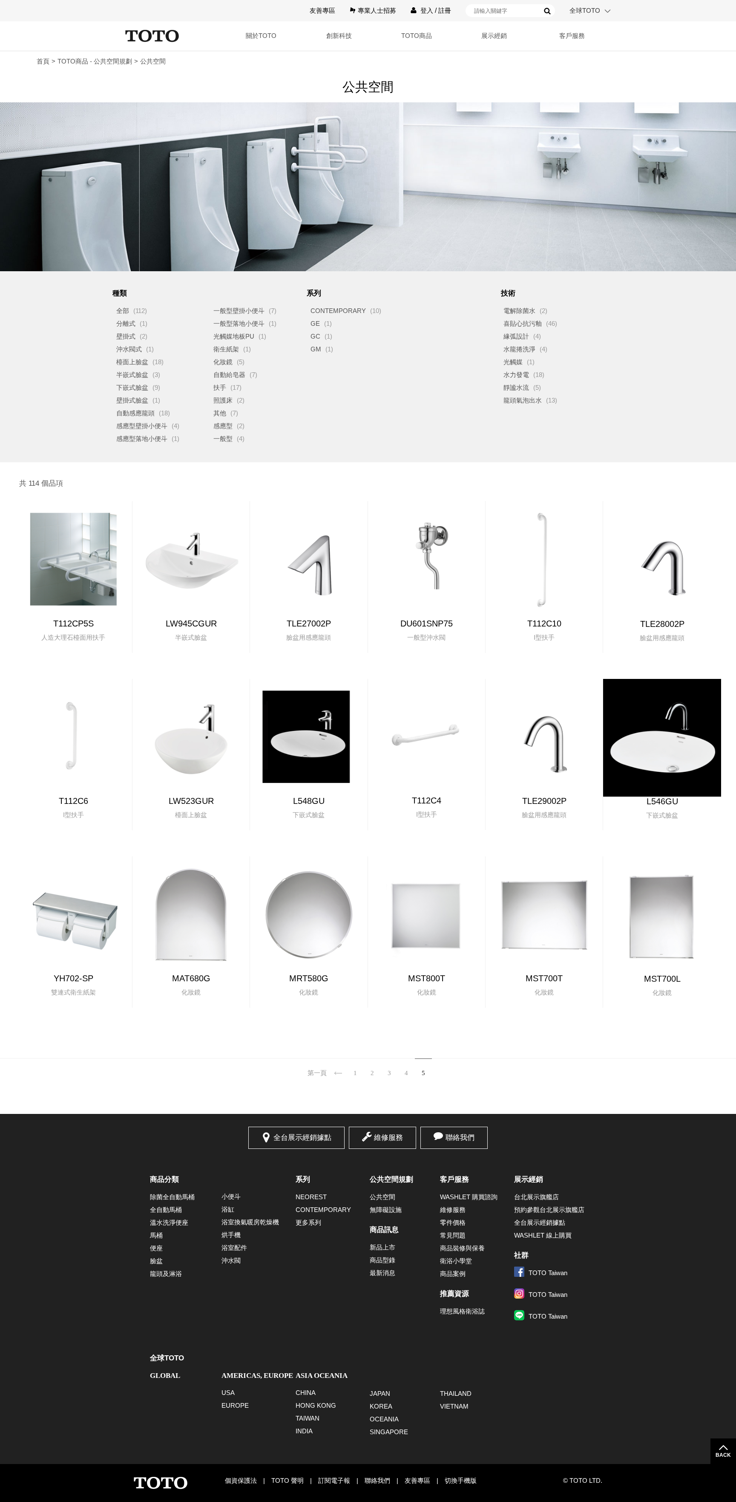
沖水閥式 (129, 349)
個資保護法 (241, 1480)
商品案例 (453, 1273)
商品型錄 (382, 1260)
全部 (122, 310)
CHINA (306, 1392)
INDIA (304, 1431)
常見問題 (453, 1235)
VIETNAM (454, 1406)
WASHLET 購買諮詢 (468, 1196)
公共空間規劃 (391, 1179)
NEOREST (311, 1196)
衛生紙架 (226, 349)
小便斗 (231, 1196)
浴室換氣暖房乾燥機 (250, 1222)
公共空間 (382, 1196)
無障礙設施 (386, 1209)
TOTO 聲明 (287, 1480)
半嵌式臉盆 (132, 374)
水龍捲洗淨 (519, 349)
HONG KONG (316, 1405)
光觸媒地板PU (233, 336)
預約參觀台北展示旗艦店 (549, 1209)
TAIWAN (307, 1418)
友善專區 (322, 10)
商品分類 (164, 1179)
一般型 (223, 438)
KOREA (381, 1406)
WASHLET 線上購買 (543, 1235)
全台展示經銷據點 (302, 1138)
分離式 (125, 323)
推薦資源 (454, 1294)
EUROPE (235, 1405)
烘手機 (231, 1234)
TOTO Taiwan (548, 1272)
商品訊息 (384, 1230)
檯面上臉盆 (132, 361)
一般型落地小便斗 (238, 323)
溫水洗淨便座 (169, 1222)
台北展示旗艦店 (536, 1196)
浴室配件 (234, 1247)
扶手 (219, 387)
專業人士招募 (377, 10)
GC (315, 336)
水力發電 (516, 374)
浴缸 (227, 1209)
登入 (426, 10)
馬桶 (156, 1235)
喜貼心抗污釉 (522, 323)
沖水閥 (231, 1260)
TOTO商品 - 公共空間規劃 (95, 61)
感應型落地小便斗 (141, 438)
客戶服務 (454, 1179)
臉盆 (156, 1260)
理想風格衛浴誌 (462, 1311)
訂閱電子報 (334, 1480)
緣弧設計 (516, 336)
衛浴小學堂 (456, 1260)
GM (315, 349)
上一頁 (338, 1067)
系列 (303, 1179)
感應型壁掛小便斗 (141, 425)
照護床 (223, 400)
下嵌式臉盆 (132, 387)
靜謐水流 (516, 387)
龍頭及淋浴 (166, 1273)
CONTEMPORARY (338, 310)
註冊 (444, 10)
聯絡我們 (460, 1138)
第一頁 (317, 1073)
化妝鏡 (223, 361)
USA (228, 1392)
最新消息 (382, 1272)
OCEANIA (384, 1419)
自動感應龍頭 (135, 413)
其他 (219, 413)
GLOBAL (165, 1376)
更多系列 (308, 1222)
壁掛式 (125, 336)
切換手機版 (461, 1480)
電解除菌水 (519, 310)
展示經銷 (528, 1179)
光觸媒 (513, 361)
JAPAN (380, 1393)
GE (315, 323)
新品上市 (382, 1247)
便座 (156, 1248)
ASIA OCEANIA (322, 1376)
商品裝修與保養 (462, 1248)
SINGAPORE (389, 1431)
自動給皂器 (229, 374)
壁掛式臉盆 (132, 400)
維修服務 (388, 1138)
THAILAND (456, 1393)
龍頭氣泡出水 (522, 400)
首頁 (43, 61)
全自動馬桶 (166, 1209)
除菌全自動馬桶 (172, 1196)
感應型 (223, 425)
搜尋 (547, 11)
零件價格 (453, 1222)
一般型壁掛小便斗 (238, 310)
